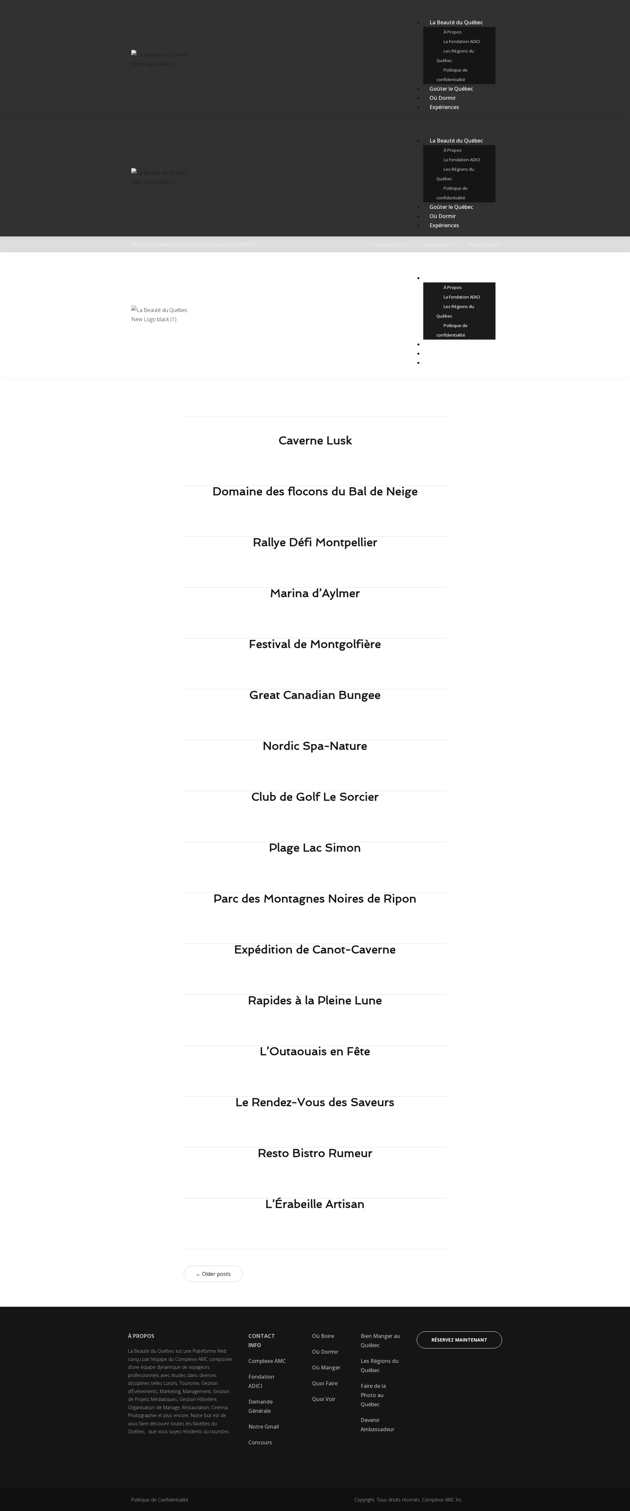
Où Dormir (443, 97)
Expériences (444, 107)
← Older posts (213, 1274)
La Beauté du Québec (456, 22)
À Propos (453, 32)
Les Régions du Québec (455, 55)
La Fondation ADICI (462, 41)
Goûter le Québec (451, 88)
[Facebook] (136, 1453)
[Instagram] (191, 1453)
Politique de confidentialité (452, 74)
